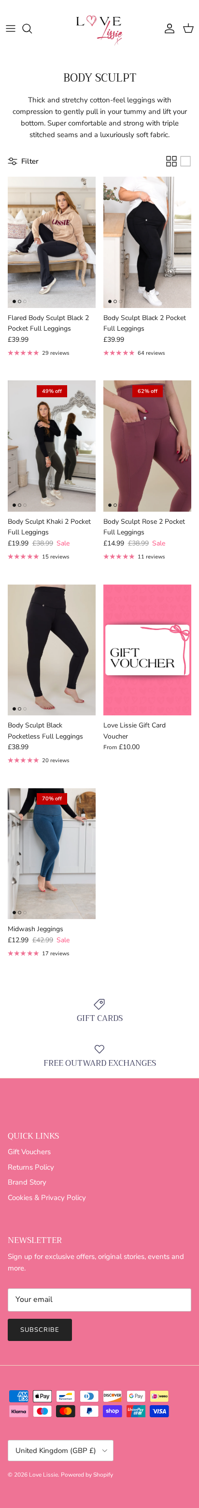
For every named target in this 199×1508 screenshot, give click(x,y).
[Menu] (10, 28)
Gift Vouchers (29, 1152)
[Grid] (171, 161)
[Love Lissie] (99, 28)
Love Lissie (43, 1475)
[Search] (32, 28)
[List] (185, 161)
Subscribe (39, 1330)
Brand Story (27, 1182)
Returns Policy (31, 1167)
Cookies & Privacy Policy (47, 1197)
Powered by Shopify (87, 1475)
